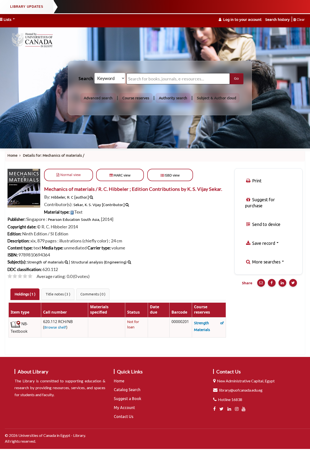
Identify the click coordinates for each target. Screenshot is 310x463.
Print (256, 180)
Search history (277, 19)
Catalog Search (127, 389)
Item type (20, 312)
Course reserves (135, 98)
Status (133, 312)
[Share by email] (261, 283)
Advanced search (98, 98)
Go (236, 78)
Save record (263, 243)
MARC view (122, 175)
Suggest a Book (127, 398)
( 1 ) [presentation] (25, 294)
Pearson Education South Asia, (74, 219)
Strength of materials (45, 262)
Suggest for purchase (260, 202)
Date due (154, 309)
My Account (124, 407)
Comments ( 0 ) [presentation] (92, 294)
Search (85, 78)
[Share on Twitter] (293, 283)
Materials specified (99, 309)
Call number (55, 312)
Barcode (179, 312)
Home (12, 155)
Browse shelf (55, 327)
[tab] (24, 294)
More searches (266, 261)
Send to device (265, 224)
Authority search (173, 98)
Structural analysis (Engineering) (99, 262)
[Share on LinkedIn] (282, 283)
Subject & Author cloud (216, 98)
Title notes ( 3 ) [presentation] (58, 294)
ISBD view (172, 175)
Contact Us (123, 416)
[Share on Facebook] (272, 283)
